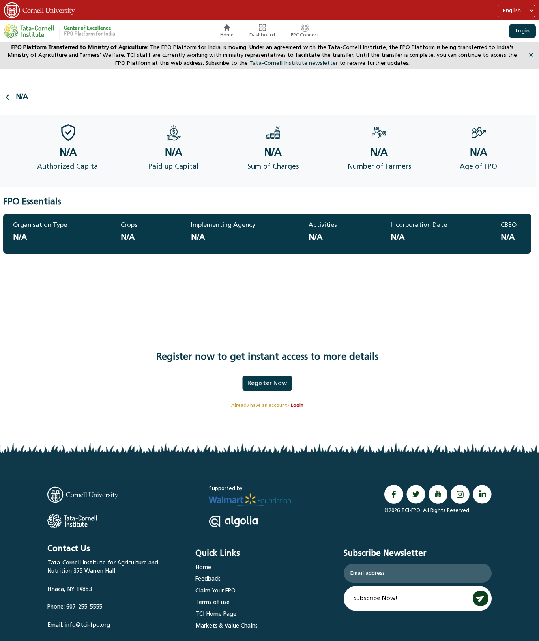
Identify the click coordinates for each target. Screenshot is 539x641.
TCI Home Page (215, 614)
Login (522, 31)
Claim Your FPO (215, 591)
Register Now (267, 383)
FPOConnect (305, 35)
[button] (90, 31)
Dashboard (262, 35)
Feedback (208, 579)
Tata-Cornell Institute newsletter (293, 63)
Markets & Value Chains (226, 626)
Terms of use (212, 602)
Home (227, 35)
